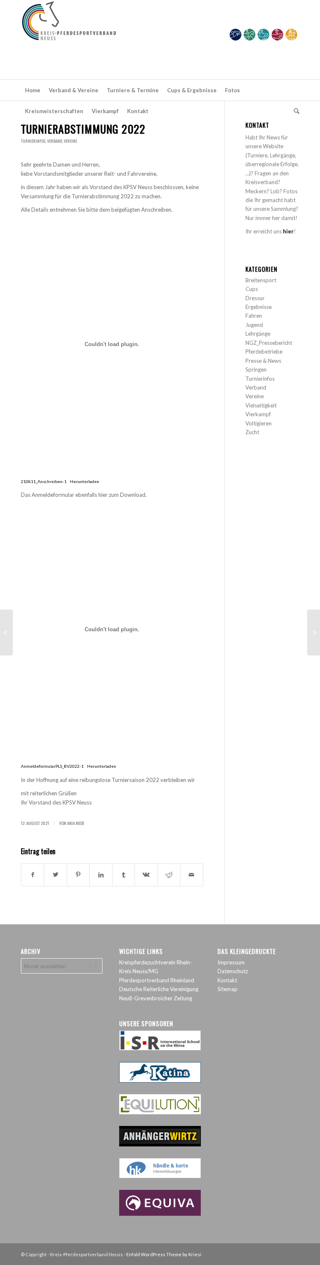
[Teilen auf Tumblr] (123, 875)
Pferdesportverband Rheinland (156, 980)
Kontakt (227, 980)
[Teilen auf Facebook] (32, 875)
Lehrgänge (257, 333)
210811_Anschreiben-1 (44, 481)
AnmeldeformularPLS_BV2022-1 (52, 766)
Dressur (255, 298)
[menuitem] (33, 90)
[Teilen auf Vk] (146, 875)
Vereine (70, 141)
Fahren (253, 315)
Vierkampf (258, 414)
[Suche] (294, 111)
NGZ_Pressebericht (268, 342)
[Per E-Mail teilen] (191, 875)
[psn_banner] (160, 39)
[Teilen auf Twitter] (55, 875)
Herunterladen (84, 481)
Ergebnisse (258, 307)
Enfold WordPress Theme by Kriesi (163, 1254)
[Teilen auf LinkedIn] (101, 875)
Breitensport (260, 280)
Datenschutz (233, 971)
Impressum (231, 962)
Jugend (254, 324)
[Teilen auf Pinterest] (78, 875)
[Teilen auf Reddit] (169, 875)
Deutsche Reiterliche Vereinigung (158, 989)
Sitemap (228, 989)
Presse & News (263, 360)
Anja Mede (75, 823)
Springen (256, 369)
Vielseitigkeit (261, 405)
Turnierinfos (33, 141)
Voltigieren (258, 423)
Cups (251, 289)
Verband (54, 141)
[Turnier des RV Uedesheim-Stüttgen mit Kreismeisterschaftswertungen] (6, 632)
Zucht (252, 432)
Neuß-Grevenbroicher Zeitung (155, 998)
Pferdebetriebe (263, 351)
